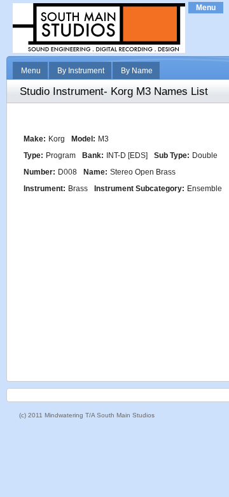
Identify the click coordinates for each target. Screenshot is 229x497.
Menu (206, 7)
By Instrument (80, 70)
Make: (35, 138)
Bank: (93, 155)
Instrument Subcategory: (139, 188)
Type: (33, 155)
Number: (39, 172)
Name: (95, 172)
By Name (137, 70)
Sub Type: (172, 155)
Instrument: (45, 188)
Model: (83, 138)
